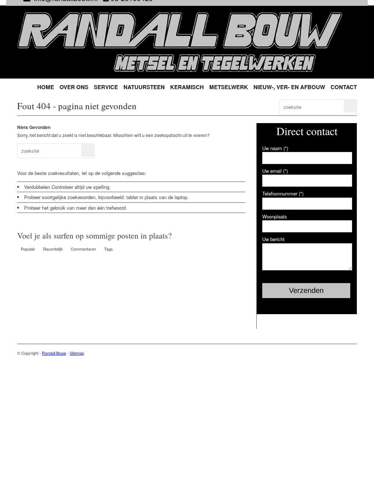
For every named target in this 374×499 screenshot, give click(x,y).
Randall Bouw (54, 353)
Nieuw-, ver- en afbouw (289, 87)
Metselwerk (228, 87)
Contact (344, 87)
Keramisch (187, 87)
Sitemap (77, 353)
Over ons (74, 87)
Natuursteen (144, 87)
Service (106, 87)
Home (45, 87)
